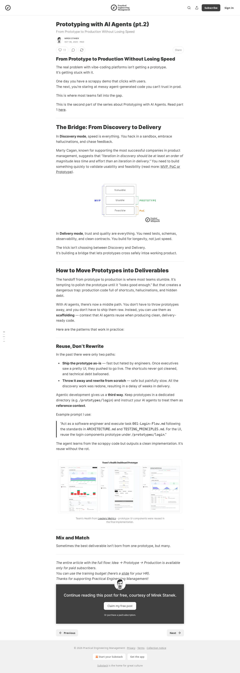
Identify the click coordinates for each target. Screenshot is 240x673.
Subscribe (211, 8)
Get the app (137, 656)
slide (125, 573)
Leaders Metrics (107, 518)
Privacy (131, 648)
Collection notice (156, 648)
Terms (141, 648)
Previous (69, 633)
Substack (102, 665)
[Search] (189, 7)
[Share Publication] (196, 7)
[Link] (51, 59)
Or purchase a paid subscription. (120, 614)
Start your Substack (111, 656)
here (62, 110)
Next (173, 633)
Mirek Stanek (71, 38)
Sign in (229, 8)
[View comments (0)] (73, 50)
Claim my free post (120, 606)
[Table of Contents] (3, 336)
